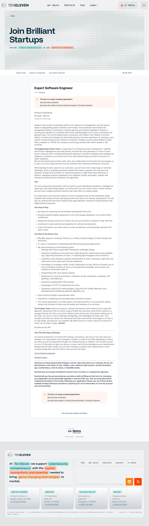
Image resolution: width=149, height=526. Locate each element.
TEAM (82, 5)
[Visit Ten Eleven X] (138, 481)
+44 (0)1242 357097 (18, 502)
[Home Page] (14, 5)
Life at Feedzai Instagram (44, 353)
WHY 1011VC (53, 5)
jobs (21, 73)
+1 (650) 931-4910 (51, 504)
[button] (93, 5)
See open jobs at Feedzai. (49, 102)
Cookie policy (80, 436)
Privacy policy (69, 436)
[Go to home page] (18, 455)
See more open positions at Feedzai (74, 413)
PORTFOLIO (69, 5)
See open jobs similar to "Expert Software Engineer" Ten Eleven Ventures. (66, 105)
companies (37, 73)
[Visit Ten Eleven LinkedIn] (129, 481)
